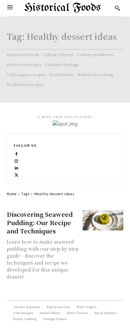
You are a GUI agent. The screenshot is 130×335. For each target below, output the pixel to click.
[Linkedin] (16, 167)
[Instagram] (16, 160)
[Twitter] (16, 174)
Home (12, 193)
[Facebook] (16, 153)
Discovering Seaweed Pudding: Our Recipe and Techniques (40, 222)
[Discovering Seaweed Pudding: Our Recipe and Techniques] (103, 220)
